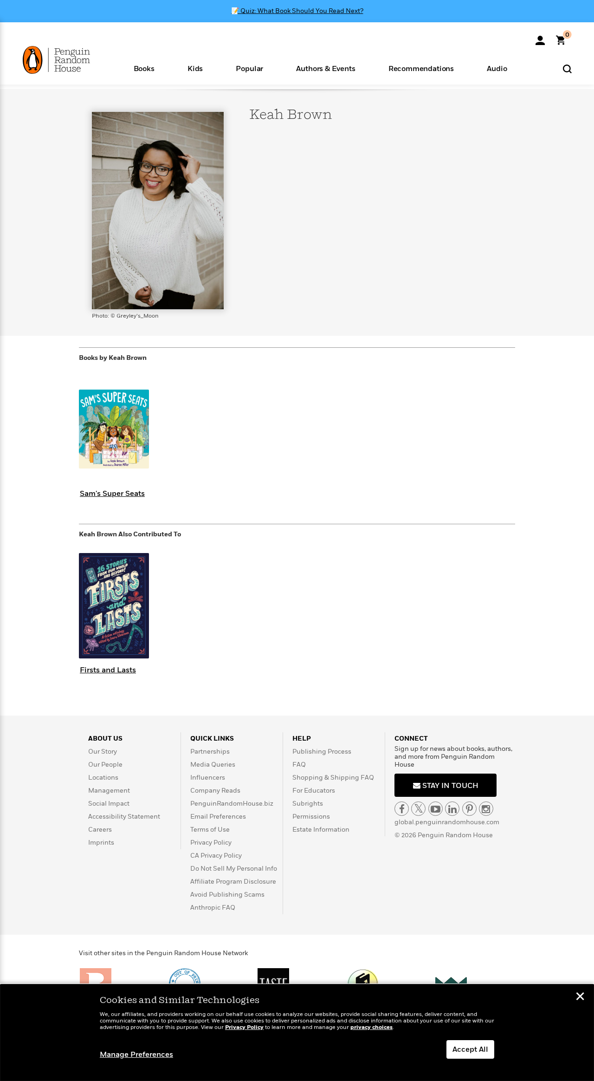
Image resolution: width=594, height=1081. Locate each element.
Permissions (311, 816)
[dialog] (297, 1032)
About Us (105, 738)
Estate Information (320, 829)
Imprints (101, 842)
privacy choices (371, 1027)
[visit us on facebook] (401, 808)
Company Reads (215, 790)
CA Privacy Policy (216, 855)
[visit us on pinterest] (469, 808)
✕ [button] (580, 997)
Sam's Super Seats (112, 493)
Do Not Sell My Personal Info (233, 868)
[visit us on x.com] (418, 808)
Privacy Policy (211, 842)
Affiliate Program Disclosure (233, 881)
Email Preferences (218, 816)
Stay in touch (449, 786)
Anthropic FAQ (212, 907)
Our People (105, 764)
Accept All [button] (470, 1049)
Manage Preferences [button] (136, 1054)
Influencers (207, 777)
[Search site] (567, 68)
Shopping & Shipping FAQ (333, 777)
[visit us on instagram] (486, 808)
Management (109, 790)
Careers (100, 829)
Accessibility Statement (124, 816)
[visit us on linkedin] (452, 808)
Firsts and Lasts (108, 670)
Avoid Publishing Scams (227, 894)
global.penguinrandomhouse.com (446, 822)
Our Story (102, 751)
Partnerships (210, 751)
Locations (103, 777)
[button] (144, 68)
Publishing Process (321, 751)
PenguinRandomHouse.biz (231, 803)
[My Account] (540, 37)
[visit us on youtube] (435, 808)
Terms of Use (210, 829)
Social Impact (108, 803)
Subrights (307, 803)
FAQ (299, 764)
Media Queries (212, 764)
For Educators (313, 790)
